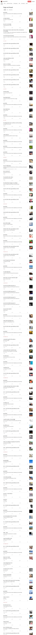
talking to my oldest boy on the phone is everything (11, 65)
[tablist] (8, 10)
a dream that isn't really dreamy (9, 350)
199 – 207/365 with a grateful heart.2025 (11, 466)
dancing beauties (6, 97)
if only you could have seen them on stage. (10, 98)
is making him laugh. (6, 261)
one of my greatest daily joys (9, 260)
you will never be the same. (7, 178)
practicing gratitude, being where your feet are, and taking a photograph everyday (15, 167)
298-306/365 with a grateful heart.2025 (11, 212)
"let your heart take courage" (8, 517)
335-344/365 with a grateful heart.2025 (11, 79)
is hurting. (5, 500)
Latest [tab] (5, 9)
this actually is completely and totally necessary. (11, 628)
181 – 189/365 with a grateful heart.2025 (11, 505)
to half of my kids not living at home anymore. (10, 273)
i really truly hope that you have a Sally (11, 386)
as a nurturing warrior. (7, 564)
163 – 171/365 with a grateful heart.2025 (11, 546)
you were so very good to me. (8, 19)
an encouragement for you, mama (10, 516)
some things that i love (7, 562)
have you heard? (6, 171)
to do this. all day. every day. (8, 224)
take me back (6, 621)
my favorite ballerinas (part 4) (9, 285)
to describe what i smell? (7, 25)
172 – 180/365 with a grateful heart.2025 (11, 521)
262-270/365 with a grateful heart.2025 (11, 326)
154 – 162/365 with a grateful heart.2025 (11, 586)
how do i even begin (7, 24)
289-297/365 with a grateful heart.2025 (11, 228)
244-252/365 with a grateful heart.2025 (11, 373)
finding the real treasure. (7, 575)
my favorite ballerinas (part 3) (9, 291)
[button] (1, 3)
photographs (5, 460)
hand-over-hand (6, 557)
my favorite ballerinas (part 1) (9, 303)
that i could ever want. (7, 278)
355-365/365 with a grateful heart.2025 (11, 69)
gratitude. (5, 615)
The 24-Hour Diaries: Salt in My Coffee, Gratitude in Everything (13, 30)
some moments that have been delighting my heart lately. (12, 13)
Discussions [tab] (10, 9)
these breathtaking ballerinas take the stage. (10, 135)
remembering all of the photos (9, 339)
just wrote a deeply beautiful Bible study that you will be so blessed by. (14, 36)
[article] (18, 14)
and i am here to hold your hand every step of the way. (12, 420)
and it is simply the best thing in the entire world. (11, 184)
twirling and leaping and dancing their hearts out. (11, 286)
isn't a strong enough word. (7, 92)
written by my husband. (7, 539)
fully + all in (5, 532)
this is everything (6, 64)
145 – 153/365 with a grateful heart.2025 (11, 610)
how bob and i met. (7, 604)
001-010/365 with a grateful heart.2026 (11, 53)
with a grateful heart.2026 (8, 58)
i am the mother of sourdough (9, 419)
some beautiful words (7, 538)
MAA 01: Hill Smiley (7, 165)
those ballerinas (6, 109)
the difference (6, 425)
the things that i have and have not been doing (12, 122)
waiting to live (6, 367)
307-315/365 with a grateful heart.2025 (11, 199)
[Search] (32, 10)
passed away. (5, 310)
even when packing (7, 476)
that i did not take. (6, 340)
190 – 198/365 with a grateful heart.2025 (11, 482)
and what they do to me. (7, 461)
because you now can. (6, 172)
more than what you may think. (8, 426)
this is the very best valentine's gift (10, 277)
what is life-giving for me (8, 320)
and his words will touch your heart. (9, 357)
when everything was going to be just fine (11, 441)
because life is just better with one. (9, 387)
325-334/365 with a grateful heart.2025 (11, 84)
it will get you (6, 402)
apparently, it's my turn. (7, 558)
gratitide (5, 103)
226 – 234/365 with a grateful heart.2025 (11, 408)
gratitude (5, 12)
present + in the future (7, 493)
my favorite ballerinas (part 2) (9, 297)
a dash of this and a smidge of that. (9, 581)
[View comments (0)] (12, 46)
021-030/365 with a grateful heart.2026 (11, 43)
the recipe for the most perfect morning (11, 580)
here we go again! (6, 59)
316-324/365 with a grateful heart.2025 (11, 188)
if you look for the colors (8, 177)
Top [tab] (7, 9)
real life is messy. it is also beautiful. (9, 230)
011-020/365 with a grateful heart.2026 (11, 48)
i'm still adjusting (6, 271)
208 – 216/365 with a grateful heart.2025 (11, 447)
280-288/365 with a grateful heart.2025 (11, 246)
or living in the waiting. (7, 368)
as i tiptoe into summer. (7, 124)
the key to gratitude (7, 574)
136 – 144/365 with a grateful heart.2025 (11, 633)
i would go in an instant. (7, 622)
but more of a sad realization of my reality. (10, 351)
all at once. (5, 494)
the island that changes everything (10, 182)
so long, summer (6, 18)
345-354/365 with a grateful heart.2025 (11, 74)
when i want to (6, 597)
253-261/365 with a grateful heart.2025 (11, 345)
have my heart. (5, 110)
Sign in (33, 1)
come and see (6, 134)
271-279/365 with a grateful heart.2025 (10, 254)
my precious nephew (7, 308)
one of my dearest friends (8, 35)
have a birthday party (7, 627)
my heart (5, 499)
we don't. (4, 598)
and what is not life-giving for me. (8, 321)
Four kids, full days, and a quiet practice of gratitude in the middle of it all (15, 32)
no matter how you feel (8, 568)
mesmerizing (6, 91)
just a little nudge (6, 223)
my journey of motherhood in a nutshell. (9, 533)
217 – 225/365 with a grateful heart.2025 (11, 431)
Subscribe (29, 1)
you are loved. (5, 569)
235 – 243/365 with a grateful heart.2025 (11, 392)
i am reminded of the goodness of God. (9, 478)
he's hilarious (6, 355)
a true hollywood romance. (7, 606)
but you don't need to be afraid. (8, 403)
